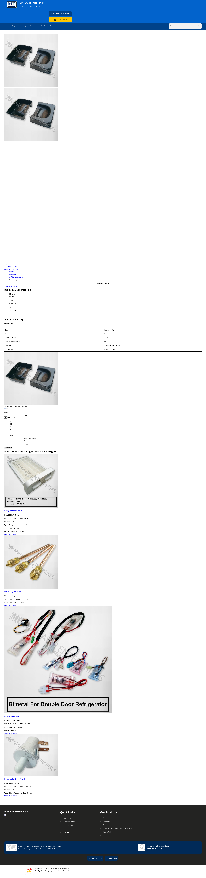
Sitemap (66, 832)
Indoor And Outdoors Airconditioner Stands (117, 828)
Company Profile (28, 26)
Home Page (11, 26)
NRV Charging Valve (12, 592)
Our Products (46, 26)
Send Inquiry (61, 19)
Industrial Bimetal (12, 716)
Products (12, 274)
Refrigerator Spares (16, 277)
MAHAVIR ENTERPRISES (33, 4)
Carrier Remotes (108, 825)
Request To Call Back (11, 269)
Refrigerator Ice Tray (13, 511)
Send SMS (113, 858)
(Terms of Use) (66, 869)
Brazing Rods (107, 832)
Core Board (106, 821)
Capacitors (106, 835)
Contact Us (61, 26)
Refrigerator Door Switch (15, 779)
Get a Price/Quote (10, 286)
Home (11, 271)
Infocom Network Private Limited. (62, 871)
